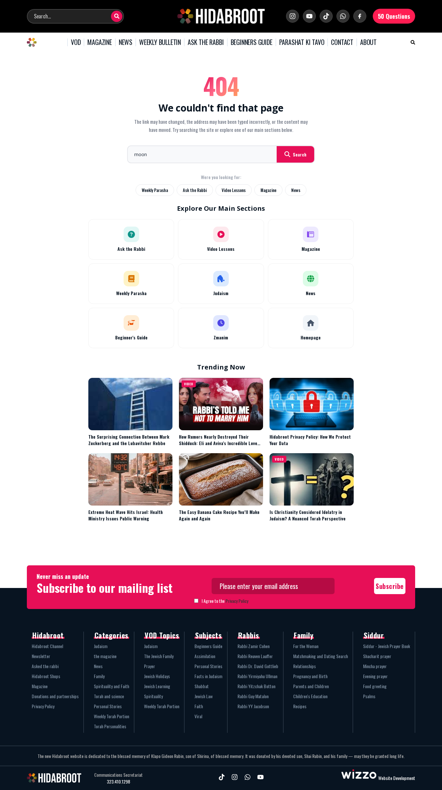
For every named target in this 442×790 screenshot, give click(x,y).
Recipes (299, 706)
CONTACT (342, 42)
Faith (198, 706)
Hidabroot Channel (47, 646)
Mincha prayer (375, 666)
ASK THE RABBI (206, 42)
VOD (76, 42)
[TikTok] (326, 16)
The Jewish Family (158, 656)
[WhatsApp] (343, 16)
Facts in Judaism (208, 676)
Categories (111, 635)
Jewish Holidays (157, 676)
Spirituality (153, 696)
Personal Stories (108, 706)
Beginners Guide (208, 646)
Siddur (374, 635)
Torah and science (109, 696)
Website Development (396, 777)
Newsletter (41, 656)
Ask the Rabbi (195, 190)
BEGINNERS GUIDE (251, 42)
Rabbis (248, 635)
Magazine (268, 190)
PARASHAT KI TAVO (302, 42)
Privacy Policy (237, 600)
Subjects (208, 635)
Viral (198, 716)
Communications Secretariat (118, 775)
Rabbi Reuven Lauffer (255, 656)
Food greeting (375, 686)
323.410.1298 (118, 781)
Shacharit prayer (377, 656)
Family (99, 676)
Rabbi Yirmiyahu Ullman (257, 676)
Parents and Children (311, 686)
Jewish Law (203, 696)
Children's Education (310, 696)
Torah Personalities (110, 726)
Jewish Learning (157, 686)
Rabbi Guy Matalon (253, 696)
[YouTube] (309, 16)
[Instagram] (292, 16)
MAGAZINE (99, 42)
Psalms (369, 696)
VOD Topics (162, 635)
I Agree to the (225, 600)
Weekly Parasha (155, 190)
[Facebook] (359, 16)
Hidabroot (48, 635)
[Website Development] (358, 777)
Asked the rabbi (45, 666)
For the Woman (305, 646)
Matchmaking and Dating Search (320, 656)
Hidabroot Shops (46, 676)
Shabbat (201, 686)
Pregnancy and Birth (310, 676)
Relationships (304, 666)
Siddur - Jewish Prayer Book (386, 646)
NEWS (125, 42)
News (295, 190)
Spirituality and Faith (111, 686)
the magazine (105, 656)
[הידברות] (221, 16)
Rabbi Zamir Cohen (254, 646)
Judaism (100, 646)
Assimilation (204, 656)
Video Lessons (234, 190)
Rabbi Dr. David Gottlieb (258, 666)
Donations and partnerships (55, 696)
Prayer (149, 666)
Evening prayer (375, 676)
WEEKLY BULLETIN (160, 42)
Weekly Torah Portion (111, 716)
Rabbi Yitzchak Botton (256, 686)
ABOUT (368, 42)
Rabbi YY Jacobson (253, 706)
